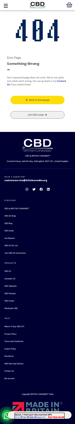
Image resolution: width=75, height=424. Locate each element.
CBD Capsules (10, 286)
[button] (6, 6)
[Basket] (69, 5)
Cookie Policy (10, 349)
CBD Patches (10, 293)
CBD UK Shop (10, 216)
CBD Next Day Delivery (14, 364)
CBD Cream (9, 301)
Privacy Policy (10, 334)
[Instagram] (27, 189)
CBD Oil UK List (11, 245)
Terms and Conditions (13, 341)
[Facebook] (41, 189)
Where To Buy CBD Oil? (14, 326)
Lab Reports (9, 238)
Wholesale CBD (11, 308)
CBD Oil (7, 271)
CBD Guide (9, 231)
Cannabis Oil (9, 279)
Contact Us (9, 371)
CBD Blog (8, 223)
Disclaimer (9, 356)
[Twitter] (34, 189)
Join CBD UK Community (15, 253)
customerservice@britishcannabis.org (25, 180)
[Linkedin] (48, 189)
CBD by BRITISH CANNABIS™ (16, 208)
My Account (9, 378)
